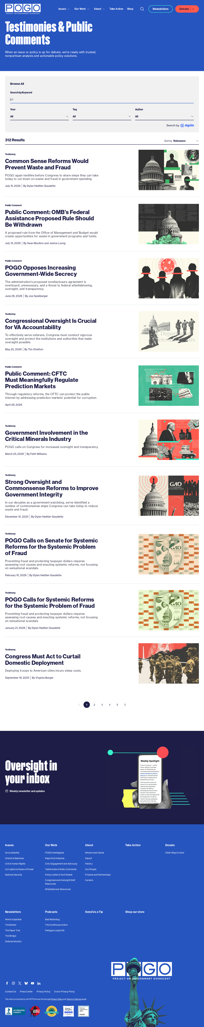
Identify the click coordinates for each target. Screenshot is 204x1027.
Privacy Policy (57, 999)
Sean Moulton (35, 243)
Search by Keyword (21, 92)
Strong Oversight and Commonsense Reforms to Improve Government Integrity (51, 488)
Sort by (168, 140)
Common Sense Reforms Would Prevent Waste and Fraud (46, 164)
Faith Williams (38, 453)
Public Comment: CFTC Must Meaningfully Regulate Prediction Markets (41, 380)
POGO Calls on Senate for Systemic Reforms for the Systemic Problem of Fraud (51, 547)
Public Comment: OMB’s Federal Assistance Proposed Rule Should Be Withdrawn (49, 218)
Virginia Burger (44, 677)
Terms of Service (74, 999)
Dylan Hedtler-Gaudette (41, 185)
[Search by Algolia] (180, 125)
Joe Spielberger (38, 296)
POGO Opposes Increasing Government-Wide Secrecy (41, 270)
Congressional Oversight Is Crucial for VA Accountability (51, 324)
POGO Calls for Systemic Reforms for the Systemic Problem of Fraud (50, 602)
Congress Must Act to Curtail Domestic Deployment (42, 659)
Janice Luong (57, 243)
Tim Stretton (35, 349)
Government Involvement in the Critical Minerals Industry (46, 436)
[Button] (142, 9)
